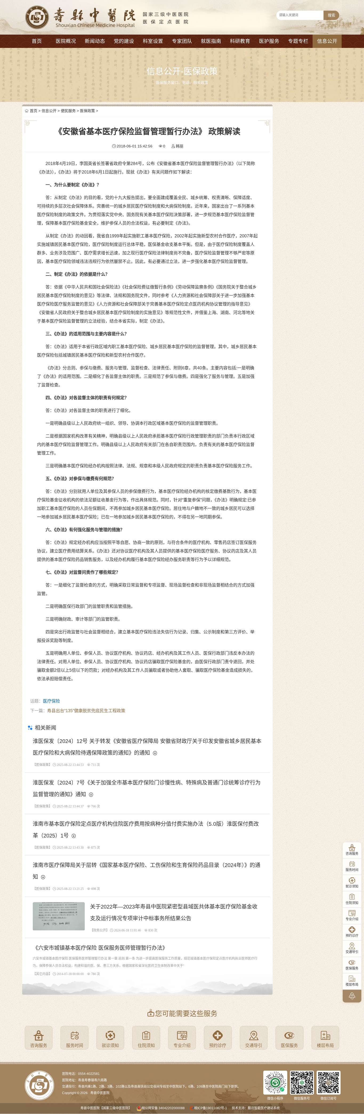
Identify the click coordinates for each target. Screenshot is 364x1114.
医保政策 (87, 111)
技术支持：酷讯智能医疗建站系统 (256, 1108)
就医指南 (211, 41)
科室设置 (153, 41)
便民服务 (68, 111)
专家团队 (182, 41)
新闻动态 (95, 41)
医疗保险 (51, 701)
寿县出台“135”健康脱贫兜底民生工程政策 (86, 710)
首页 (37, 41)
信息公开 (327, 41)
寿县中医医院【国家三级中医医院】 (106, 1108)
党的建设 (124, 41)
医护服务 (269, 41)
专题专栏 (298, 41)
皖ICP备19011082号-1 (210, 1108)
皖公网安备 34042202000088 (163, 1108)
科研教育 (240, 41)
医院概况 (66, 41)
